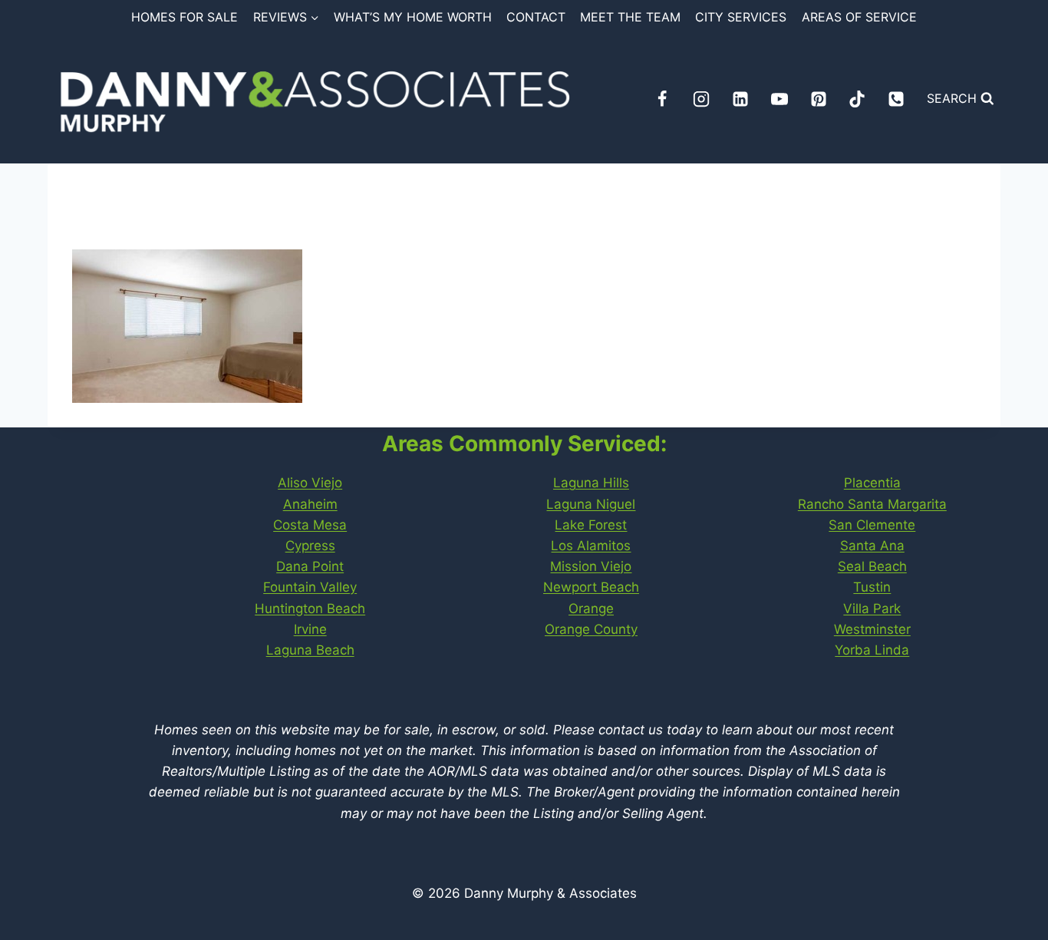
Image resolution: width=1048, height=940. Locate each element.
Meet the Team (630, 17)
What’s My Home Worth (413, 17)
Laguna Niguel (590, 504)
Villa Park (872, 608)
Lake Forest (591, 525)
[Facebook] (662, 99)
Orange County (591, 629)
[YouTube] (779, 99)
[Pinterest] (818, 99)
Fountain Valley (310, 587)
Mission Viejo (590, 566)
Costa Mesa (310, 525)
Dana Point (310, 566)
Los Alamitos (591, 545)
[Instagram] (701, 99)
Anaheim (310, 504)
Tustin (872, 587)
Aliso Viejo (310, 482)
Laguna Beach (310, 650)
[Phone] (896, 99)
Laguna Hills (591, 482)
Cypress (310, 545)
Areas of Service (859, 17)
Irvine (310, 629)
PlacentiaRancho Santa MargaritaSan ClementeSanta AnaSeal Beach (872, 524)
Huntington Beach (310, 608)
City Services (740, 17)
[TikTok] (857, 99)
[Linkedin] (740, 99)
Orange (591, 608)
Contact (535, 17)
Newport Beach (591, 587)
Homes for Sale (184, 17)
